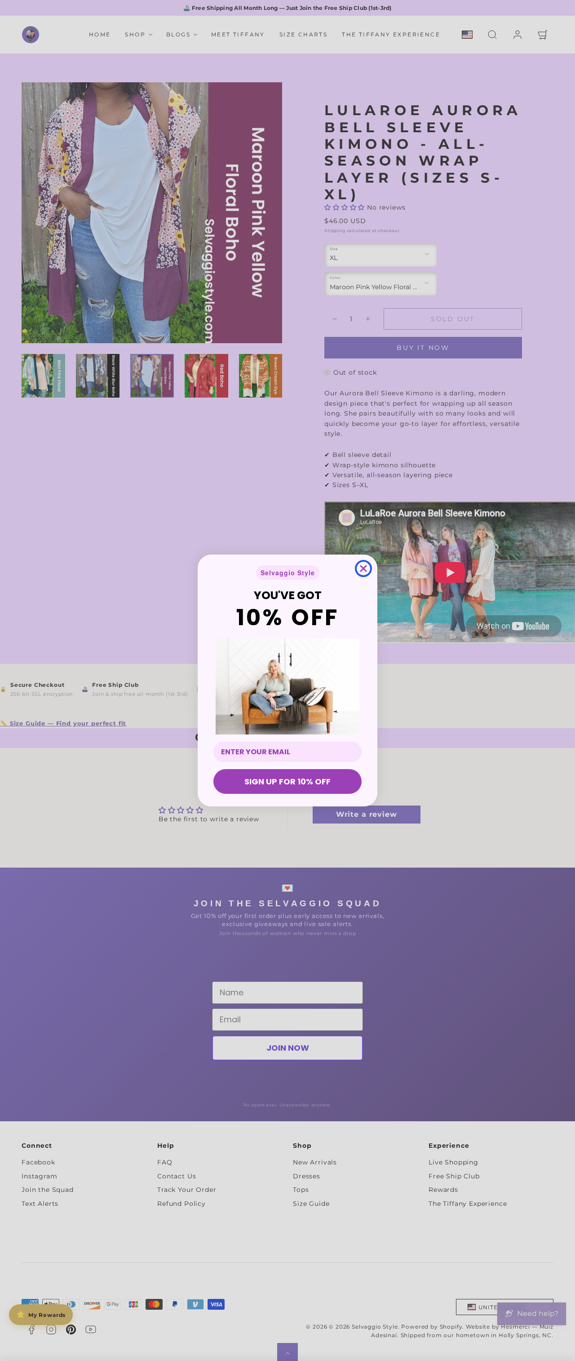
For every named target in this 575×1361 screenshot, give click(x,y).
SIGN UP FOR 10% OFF (287, 781)
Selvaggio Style (288, 572)
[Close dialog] (363, 568)
